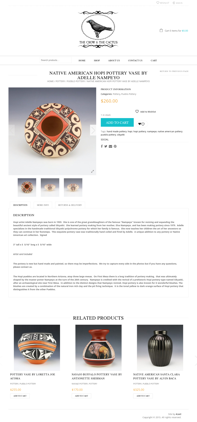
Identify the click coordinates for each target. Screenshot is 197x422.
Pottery (60, 81)
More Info (43, 205)
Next (93, 130)
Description (20, 205)
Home (82, 60)
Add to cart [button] (19, 395)
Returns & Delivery (70, 205)
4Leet (178, 414)
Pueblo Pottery (76, 81)
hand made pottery (117, 131)
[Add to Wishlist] (142, 124)
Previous (11, 130)
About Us (114, 60)
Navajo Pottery (80, 383)
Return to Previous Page (174, 71)
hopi (130, 131)
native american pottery (170, 131)
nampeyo (152, 131)
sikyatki (121, 134)
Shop (97, 60)
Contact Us (135, 60)
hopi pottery (139, 131)
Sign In (179, 3)
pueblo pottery (108, 134)
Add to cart (117, 122)
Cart (154, 60)
